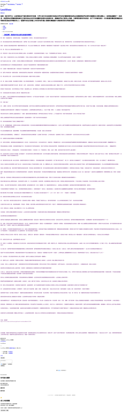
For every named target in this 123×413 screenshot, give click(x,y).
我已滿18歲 (3, 410)
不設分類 (11, 23)
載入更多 (2, 357)
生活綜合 (10, 351)
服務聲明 (73, 395)
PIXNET (51, 395)
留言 (14, 348)
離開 (7, 410)
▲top (2, 355)
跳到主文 (3, 12)
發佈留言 (2, 365)
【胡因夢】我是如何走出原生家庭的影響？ (17, 35)
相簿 (4, 26)
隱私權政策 (69, 395)
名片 (4, 29)
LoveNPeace (6, 9)
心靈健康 (10, 353)
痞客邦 (10, 348)
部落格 (4, 27)
